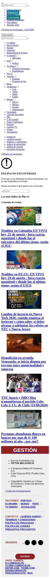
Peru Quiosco (13, 45)
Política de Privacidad (19, 523)
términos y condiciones (17, 142)
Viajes (15, 92)
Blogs (9, 84)
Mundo (10, 99)
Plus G (10, 73)
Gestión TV (12, 127)
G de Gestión (13, 17)
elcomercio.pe (14, 563)
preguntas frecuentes (16, 149)
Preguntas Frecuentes (20, 529)
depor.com (12, 568)
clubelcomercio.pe (17, 565)
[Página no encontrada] (11, 154)
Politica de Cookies (17, 526)
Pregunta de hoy (19, 81)
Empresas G (13, 12)
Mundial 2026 (13, 25)
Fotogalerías (12, 132)
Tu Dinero (11, 66)
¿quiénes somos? (14, 139)
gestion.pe (11, 137)
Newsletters (12, 22)
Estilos (15, 97)
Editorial (16, 79)
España (15, 107)
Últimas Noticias (14, 10)
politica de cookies (15, 147)
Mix (8, 117)
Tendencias (12, 87)
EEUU (15, 102)
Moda (14, 94)
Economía (11, 55)
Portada (10, 48)
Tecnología (11, 112)
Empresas (11, 15)
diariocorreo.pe (16, 570)
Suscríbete (25, 556)
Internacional (18, 109)
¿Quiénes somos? (31, 516)
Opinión (10, 76)
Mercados (16, 58)
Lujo (14, 89)
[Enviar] (28, 5)
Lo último (11, 43)
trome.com (28, 568)
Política (15, 63)
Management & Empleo (17, 53)
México (15, 104)
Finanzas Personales (15, 20)
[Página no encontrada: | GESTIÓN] (17, 30)
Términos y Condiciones (20, 520)
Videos (10, 129)
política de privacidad (16, 144)
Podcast (10, 124)
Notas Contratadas (15, 122)
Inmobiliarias (18, 71)
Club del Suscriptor (15, 114)
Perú (9, 61)
